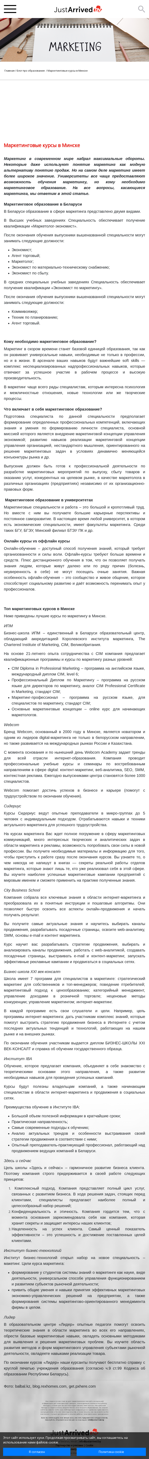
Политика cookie (111, 1452)
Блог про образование (31, 70)
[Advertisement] (74, 107)
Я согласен (37, 1452)
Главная (9, 70)
